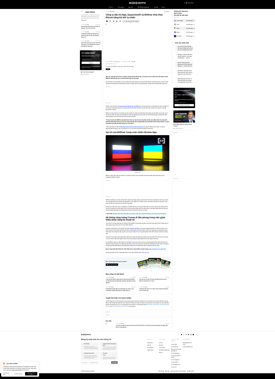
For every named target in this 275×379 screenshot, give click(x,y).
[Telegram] (113, 21)
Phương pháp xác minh (187, 343)
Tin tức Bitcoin (174, 346)
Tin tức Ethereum (175, 353)
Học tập (161, 345)
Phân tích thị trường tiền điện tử (176, 350)
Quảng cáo (150, 342)
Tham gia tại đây (84, 74)
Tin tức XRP (174, 344)
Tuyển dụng (150, 350)
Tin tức (161, 342)
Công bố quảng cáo (188, 346)
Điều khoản (161, 371)
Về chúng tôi (150, 347)
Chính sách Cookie (16, 370)
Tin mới (107, 11)
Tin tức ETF (174, 367)
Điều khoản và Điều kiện (153, 304)
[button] (90, 346)
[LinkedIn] (117, 21)
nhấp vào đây (145, 252)
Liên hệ (149, 345)
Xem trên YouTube (177, 128)
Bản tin (161, 352)
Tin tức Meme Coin (175, 364)
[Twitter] (110, 21)
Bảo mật (167, 371)
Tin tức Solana (174, 362)
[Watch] (184, 116)
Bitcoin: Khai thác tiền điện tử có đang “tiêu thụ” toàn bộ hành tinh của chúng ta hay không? (139, 213)
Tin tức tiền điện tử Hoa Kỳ (175, 356)
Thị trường (112, 11)
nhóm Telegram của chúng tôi (157, 249)
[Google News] (193, 334)
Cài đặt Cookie (190, 371)
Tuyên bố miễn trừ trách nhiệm (120, 306)
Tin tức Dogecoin (175, 359)
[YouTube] (107, 21)
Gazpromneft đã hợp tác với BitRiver (130, 106)
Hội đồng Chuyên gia (164, 350)
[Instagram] (120, 21)
